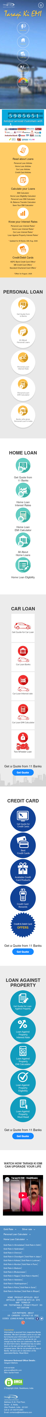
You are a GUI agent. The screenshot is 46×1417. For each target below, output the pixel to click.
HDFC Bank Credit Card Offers (23, 261)
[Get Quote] (23, 772)
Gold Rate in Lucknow (30, 1260)
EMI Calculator (23, 193)
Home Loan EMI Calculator (23, 528)
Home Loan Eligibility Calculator (23, 196)
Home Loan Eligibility (23, 577)
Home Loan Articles (23, 166)
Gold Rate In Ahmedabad (14, 1245)
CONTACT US (27, 1315)
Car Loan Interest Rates (23, 232)
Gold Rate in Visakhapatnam (15, 1283)
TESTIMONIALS (15, 1305)
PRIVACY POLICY (31, 1305)
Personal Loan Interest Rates (23, 226)
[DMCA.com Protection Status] (13, 1382)
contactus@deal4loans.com (21, 1412)
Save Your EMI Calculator (23, 205)
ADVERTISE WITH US (25, 1300)
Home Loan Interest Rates (23, 229)
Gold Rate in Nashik (30, 1275)
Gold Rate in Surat (27, 1287)
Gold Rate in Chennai (12, 1252)
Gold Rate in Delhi (33, 1245)
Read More (23, 1353)
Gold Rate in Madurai (12, 1268)
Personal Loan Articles (23, 163)
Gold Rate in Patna (11, 1287)
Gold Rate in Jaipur (33, 1256)
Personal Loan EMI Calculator (23, 199)
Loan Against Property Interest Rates (23, 235)
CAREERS (16, 1315)
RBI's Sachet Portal (11, 1372)
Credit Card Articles (23, 172)
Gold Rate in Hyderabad (13, 1248)
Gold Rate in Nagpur (12, 1275)
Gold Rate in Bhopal (30, 1291)
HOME (10, 1297)
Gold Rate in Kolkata (12, 1260)
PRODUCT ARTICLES (23, 1297)
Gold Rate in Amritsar (12, 1291)
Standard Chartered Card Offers (23, 268)
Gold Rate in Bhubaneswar (14, 1272)
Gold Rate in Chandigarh (14, 1256)
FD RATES (29, 1318)
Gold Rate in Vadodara (13, 1279)
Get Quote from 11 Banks (23, 478)
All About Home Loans (23, 553)
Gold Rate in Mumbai (12, 1264)
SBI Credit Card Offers (23, 264)
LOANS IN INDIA (17, 1318)
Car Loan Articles (23, 169)
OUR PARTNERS (19, 1313)
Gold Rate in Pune (29, 1264)
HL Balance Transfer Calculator (23, 202)
